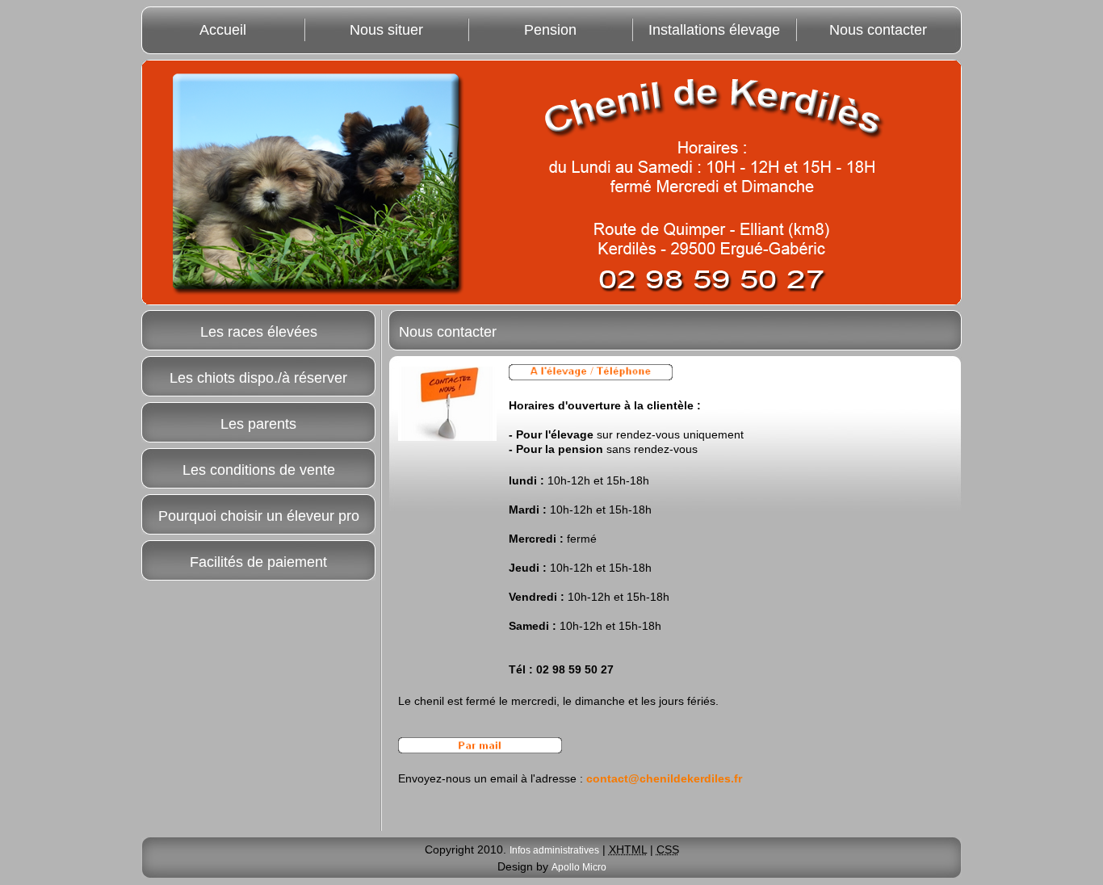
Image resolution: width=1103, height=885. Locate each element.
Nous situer (386, 30)
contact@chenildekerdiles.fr (664, 778)
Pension (550, 30)
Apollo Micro (579, 867)
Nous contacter (878, 30)
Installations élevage (714, 30)
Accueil (222, 30)
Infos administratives (554, 850)
